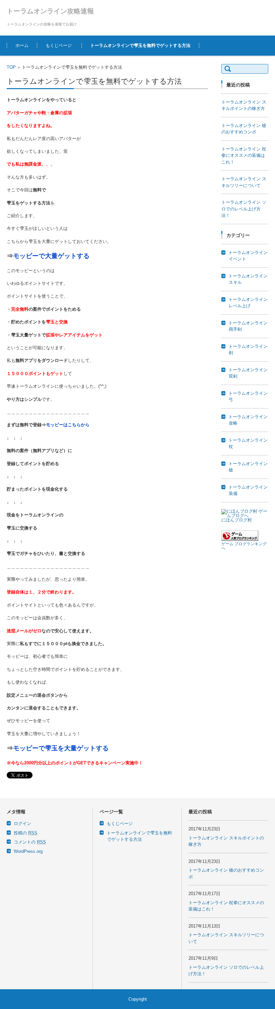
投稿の (25, 832)
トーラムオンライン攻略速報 (50, 11)
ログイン (22, 823)
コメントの (30, 841)
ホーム (22, 45)
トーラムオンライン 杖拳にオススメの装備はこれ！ (243, 155)
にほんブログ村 (236, 519)
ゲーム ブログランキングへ (244, 546)
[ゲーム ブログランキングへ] (239, 539)
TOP (11, 67)
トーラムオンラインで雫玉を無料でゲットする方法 (140, 45)
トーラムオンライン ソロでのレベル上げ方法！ (243, 209)
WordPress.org (28, 851)
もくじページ (59, 45)
